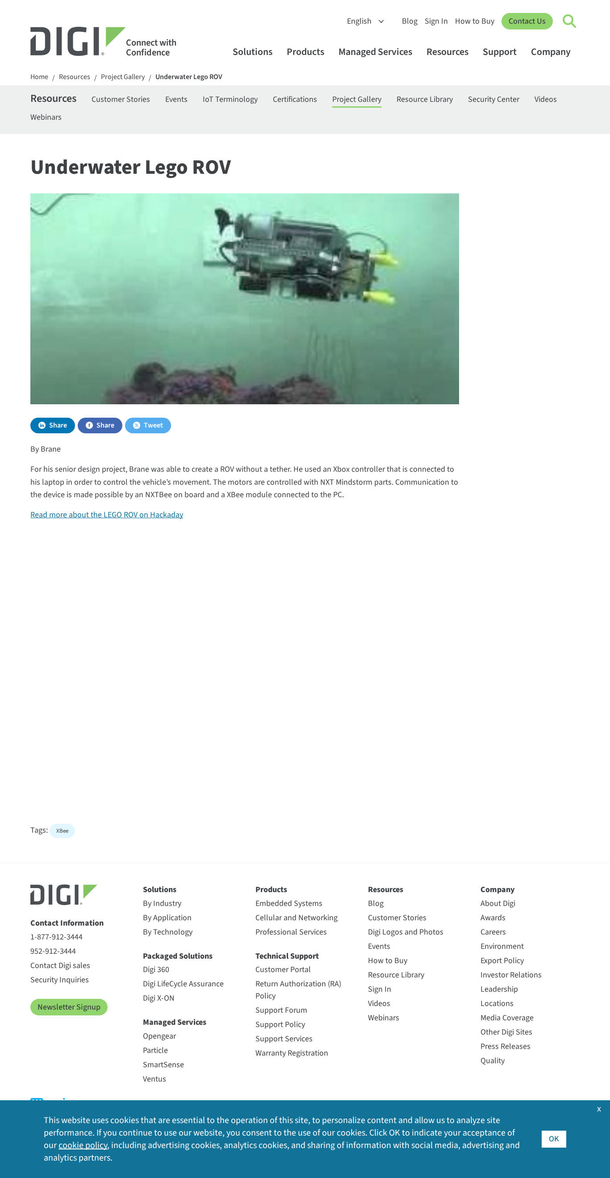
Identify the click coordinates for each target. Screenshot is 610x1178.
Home (39, 77)
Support (500, 52)
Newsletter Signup (69, 1007)
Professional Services (291, 932)
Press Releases (505, 1046)
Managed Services (375, 52)
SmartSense (163, 1064)
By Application (167, 917)
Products (305, 52)
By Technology (167, 932)
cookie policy (82, 1145)
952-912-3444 (53, 951)
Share (58, 425)
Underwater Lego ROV (188, 77)
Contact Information (67, 923)
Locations (497, 1003)
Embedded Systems (288, 903)
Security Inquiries (59, 979)
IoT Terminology (230, 99)
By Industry (162, 903)
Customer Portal (283, 969)
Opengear (159, 1036)
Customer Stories (121, 99)
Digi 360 (156, 969)
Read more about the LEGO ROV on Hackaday (106, 514)
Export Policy (502, 960)
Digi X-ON (159, 998)
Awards (493, 917)
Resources (447, 52)
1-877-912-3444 (56, 937)
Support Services (284, 1038)
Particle (155, 1050)
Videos (546, 99)
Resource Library (425, 99)
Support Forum (281, 1010)
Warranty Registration (291, 1053)
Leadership (499, 989)
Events (176, 99)
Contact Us (527, 21)
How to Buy (474, 21)
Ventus (154, 1079)
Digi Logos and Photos (405, 932)
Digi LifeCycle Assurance (183, 983)
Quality (492, 1060)
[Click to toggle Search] (570, 21)
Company (551, 52)
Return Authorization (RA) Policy (298, 990)
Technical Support (287, 956)
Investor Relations (511, 975)
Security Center (493, 99)
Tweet (153, 425)
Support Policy (280, 1024)
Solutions (252, 52)
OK (554, 1138)
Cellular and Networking (296, 917)
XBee (62, 831)
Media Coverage (507, 1017)
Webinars (46, 117)
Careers (493, 932)
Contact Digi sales (60, 965)
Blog (410, 21)
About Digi (497, 903)
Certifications (295, 99)
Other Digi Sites (506, 1032)
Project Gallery (123, 77)
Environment (502, 946)
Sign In (436, 21)
